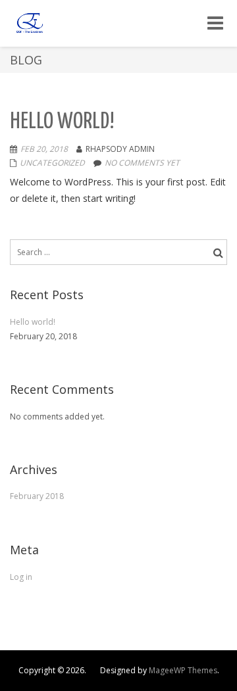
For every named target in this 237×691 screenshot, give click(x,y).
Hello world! (62, 122)
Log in (21, 577)
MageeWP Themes (183, 670)
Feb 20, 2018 (44, 149)
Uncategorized (52, 162)
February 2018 (37, 496)
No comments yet (142, 162)
